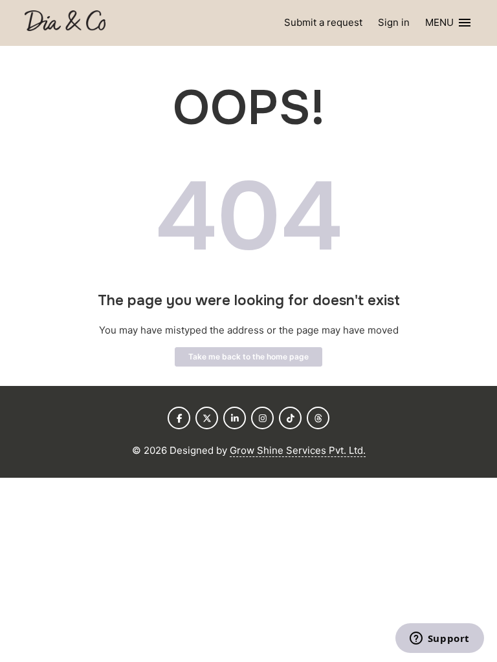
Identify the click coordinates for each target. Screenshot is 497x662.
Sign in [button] (394, 22)
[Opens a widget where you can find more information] (439, 639)
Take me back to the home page (248, 356)
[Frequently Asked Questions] (65, 23)
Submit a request (323, 22)
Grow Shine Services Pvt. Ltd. (298, 450)
